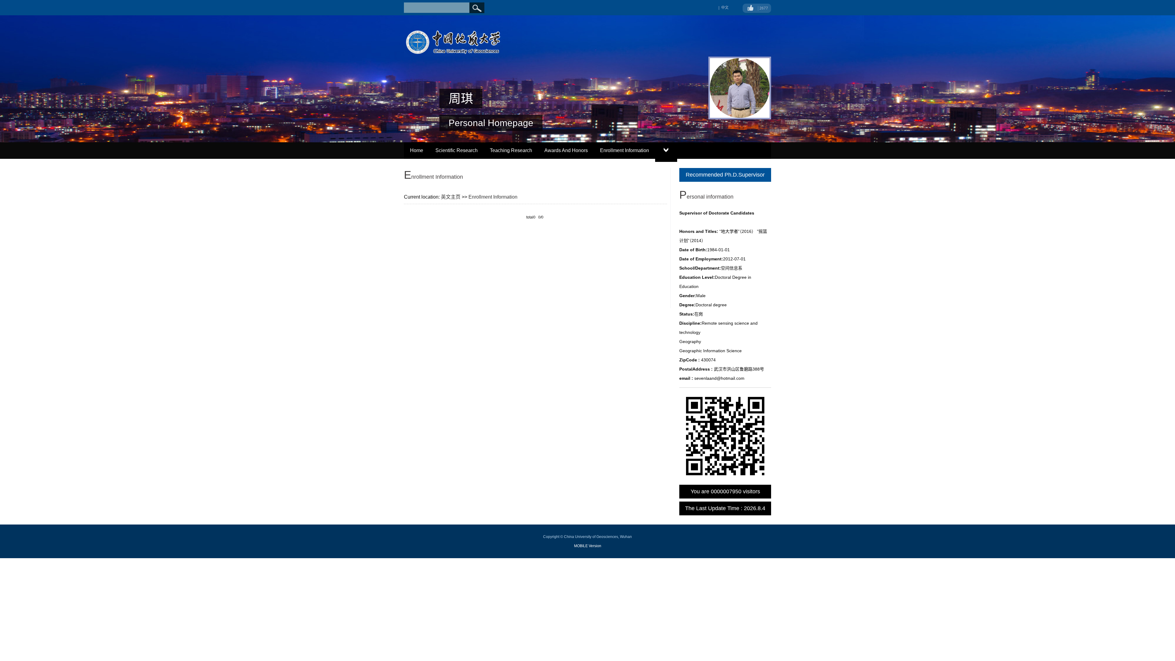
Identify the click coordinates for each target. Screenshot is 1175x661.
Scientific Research (456, 150)
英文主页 (451, 197)
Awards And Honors (566, 150)
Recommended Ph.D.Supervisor (725, 175)
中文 (725, 8)
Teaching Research (511, 150)
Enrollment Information (624, 150)
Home (416, 150)
